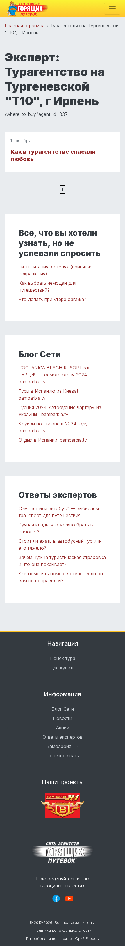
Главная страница (25, 26)
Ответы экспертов (62, 737)
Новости (62, 718)
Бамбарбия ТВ (62, 746)
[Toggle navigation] (112, 9)
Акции (62, 728)
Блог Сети (62, 709)
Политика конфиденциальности (62, 930)
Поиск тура (62, 658)
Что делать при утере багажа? (52, 299)
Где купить (62, 668)
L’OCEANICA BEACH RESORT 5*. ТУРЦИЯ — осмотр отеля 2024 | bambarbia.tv (54, 375)
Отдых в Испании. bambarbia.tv (53, 440)
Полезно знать (62, 755)
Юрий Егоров (86, 938)
